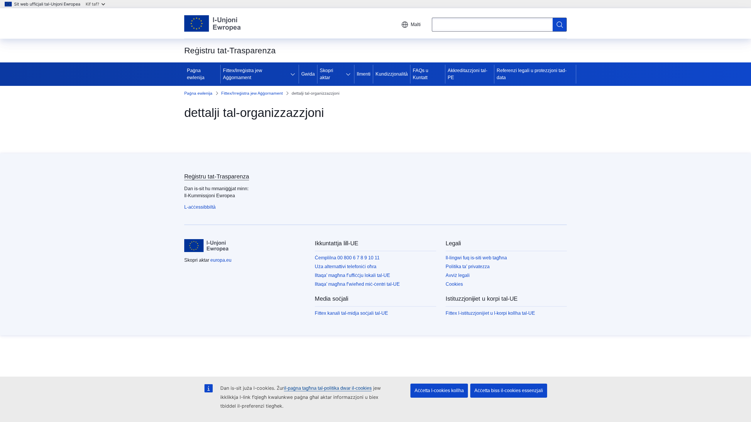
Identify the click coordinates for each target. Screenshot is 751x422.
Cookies (454, 284)
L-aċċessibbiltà (200, 207)
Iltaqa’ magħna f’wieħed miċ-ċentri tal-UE (357, 284)
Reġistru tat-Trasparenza (216, 176)
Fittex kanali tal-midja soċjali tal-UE (351, 313)
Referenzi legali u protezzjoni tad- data (531, 74)
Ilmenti (364, 74)
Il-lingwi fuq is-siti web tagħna (476, 257)
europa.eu (220, 260)
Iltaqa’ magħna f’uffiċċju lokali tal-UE (352, 275)
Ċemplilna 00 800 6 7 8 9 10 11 (347, 257)
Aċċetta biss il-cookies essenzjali (508, 390)
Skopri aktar (326, 74)
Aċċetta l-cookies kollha (439, 390)
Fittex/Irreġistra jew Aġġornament (242, 74)
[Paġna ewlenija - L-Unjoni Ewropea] (212, 23)
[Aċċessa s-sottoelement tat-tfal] (294, 74)
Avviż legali (458, 275)
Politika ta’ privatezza (468, 266)
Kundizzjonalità (392, 74)
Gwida (308, 74)
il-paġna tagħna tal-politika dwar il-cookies (328, 388)
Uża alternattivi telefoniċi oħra (345, 266)
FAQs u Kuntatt (420, 74)
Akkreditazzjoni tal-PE (467, 74)
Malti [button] (416, 24)
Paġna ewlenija (195, 74)
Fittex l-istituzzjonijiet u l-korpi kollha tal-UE (490, 313)
